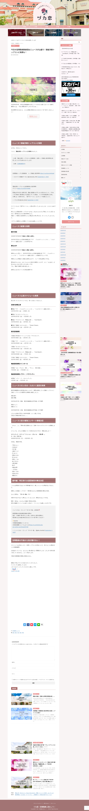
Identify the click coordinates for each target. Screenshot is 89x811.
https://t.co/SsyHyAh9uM (47, 173)
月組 (36, 26)
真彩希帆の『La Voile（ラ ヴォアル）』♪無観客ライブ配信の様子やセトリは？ (33, 794)
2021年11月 (63, 244)
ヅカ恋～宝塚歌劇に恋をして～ (44, 807)
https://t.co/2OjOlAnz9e (36, 525)
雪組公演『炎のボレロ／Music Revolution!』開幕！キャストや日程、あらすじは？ (34, 793)
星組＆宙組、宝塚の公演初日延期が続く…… (44, 696)
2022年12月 (63, 230)
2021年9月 (62, 249)
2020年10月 (63, 254)
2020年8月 (62, 260)
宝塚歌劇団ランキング (65, 266)
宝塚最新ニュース (16, 630)
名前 (13, 662)
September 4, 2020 (43, 177)
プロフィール (71, 221)
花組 (25, 26)
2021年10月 (63, 246)
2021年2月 (62, 252)
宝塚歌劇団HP (21, 163)
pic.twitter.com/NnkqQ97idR (20, 527)
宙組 (69, 26)
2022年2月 (62, 241)
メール (14, 668)
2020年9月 (62, 257)
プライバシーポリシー (38, 803)
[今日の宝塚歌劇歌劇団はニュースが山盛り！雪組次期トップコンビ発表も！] (35, 624)
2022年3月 (62, 238)
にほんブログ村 (15, 571)
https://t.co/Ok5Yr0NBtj (23, 188)
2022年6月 (62, 233)
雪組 (47, 26)
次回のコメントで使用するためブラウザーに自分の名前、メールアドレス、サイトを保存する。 (34, 679)
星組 (58, 26)
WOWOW (68, 140)
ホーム (13, 26)
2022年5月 (62, 235)
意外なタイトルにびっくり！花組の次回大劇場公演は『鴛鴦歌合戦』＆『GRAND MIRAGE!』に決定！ (44, 764)
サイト (13, 673)
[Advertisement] (33, 66)
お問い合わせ (46, 803)
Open (35, 116)
